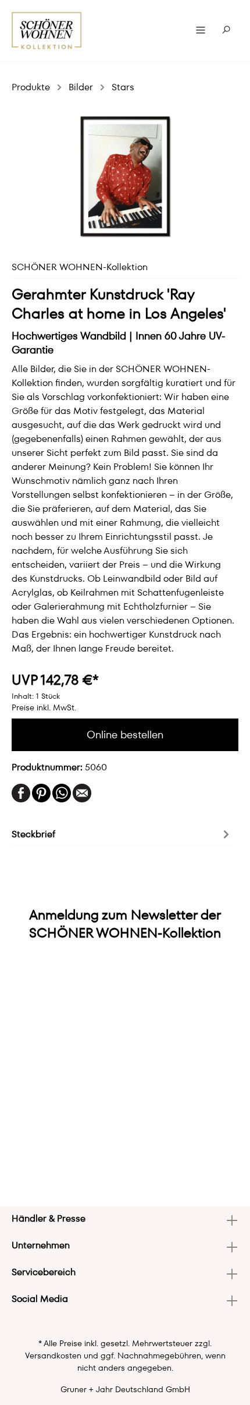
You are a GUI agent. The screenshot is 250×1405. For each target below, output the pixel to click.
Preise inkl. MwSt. (44, 707)
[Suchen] (226, 30)
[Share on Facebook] (21, 792)
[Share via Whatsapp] (61, 792)
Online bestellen (125, 734)
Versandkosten (53, 1355)
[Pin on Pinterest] (41, 792)
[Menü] (200, 30)
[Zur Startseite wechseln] (47, 30)
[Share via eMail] (82, 792)
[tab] (122, 833)
